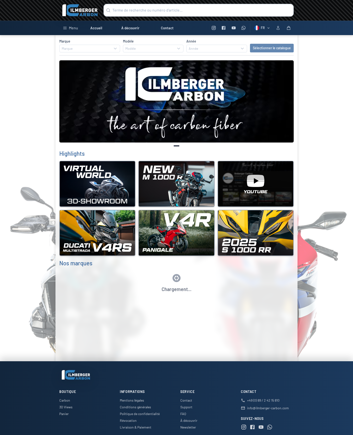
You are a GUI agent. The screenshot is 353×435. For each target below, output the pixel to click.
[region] (176, 101)
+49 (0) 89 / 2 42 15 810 (263, 400)
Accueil (96, 28)
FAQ (183, 414)
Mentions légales (132, 400)
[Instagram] (213, 28)
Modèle (128, 41)
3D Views (66, 407)
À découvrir (130, 28)
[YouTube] (233, 28)
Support (186, 407)
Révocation (128, 420)
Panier (64, 414)
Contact (167, 28)
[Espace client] (278, 28)
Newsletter (188, 427)
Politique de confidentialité (140, 414)
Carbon (64, 400)
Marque (64, 41)
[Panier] (289, 28)
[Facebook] (223, 28)
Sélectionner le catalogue (272, 48)
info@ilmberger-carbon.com (268, 408)
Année (191, 41)
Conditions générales (135, 407)
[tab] (176, 145)
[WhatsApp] (243, 28)
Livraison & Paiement (135, 427)
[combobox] (89, 48)
